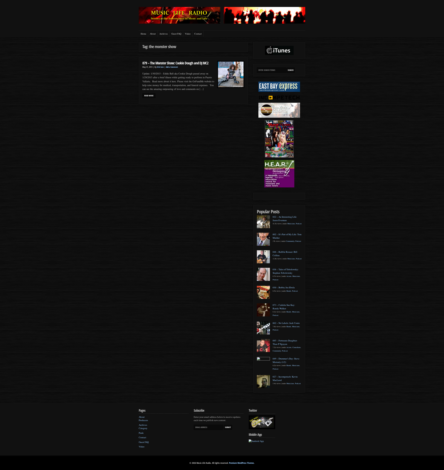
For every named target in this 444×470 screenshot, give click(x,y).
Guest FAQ (176, 33)
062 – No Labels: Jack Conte (286, 323)
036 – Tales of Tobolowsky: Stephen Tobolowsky (286, 271)
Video (188, 33)
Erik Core (160, 67)
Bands (289, 291)
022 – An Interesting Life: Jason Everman (285, 218)
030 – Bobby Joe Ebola (284, 287)
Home (143, 33)
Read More (148, 95)
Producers (143, 420)
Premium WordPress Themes (241, 462)
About (153, 33)
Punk (141, 432)
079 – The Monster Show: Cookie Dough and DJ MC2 (175, 62)
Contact (198, 33)
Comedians (296, 347)
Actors (289, 276)
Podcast (299, 223)
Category (143, 428)
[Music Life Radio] (179, 22)
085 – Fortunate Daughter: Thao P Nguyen (285, 342)
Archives (163, 33)
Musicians (291, 223)
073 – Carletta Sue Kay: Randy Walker (284, 306)
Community (290, 241)
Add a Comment (172, 67)
